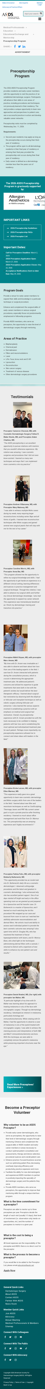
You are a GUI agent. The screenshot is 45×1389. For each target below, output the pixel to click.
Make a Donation (8, 3)
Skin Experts (23, 3)
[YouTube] (20, 1337)
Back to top (8, 1385)
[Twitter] (10, 1337)
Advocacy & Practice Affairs (12, 7)
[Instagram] (15, 1337)
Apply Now (9, 1270)
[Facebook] (5, 1337)
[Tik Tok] (26, 1348)
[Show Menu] (39, 20)
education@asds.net (26, 1265)
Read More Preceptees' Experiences (20, 1086)
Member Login (40, 4)
